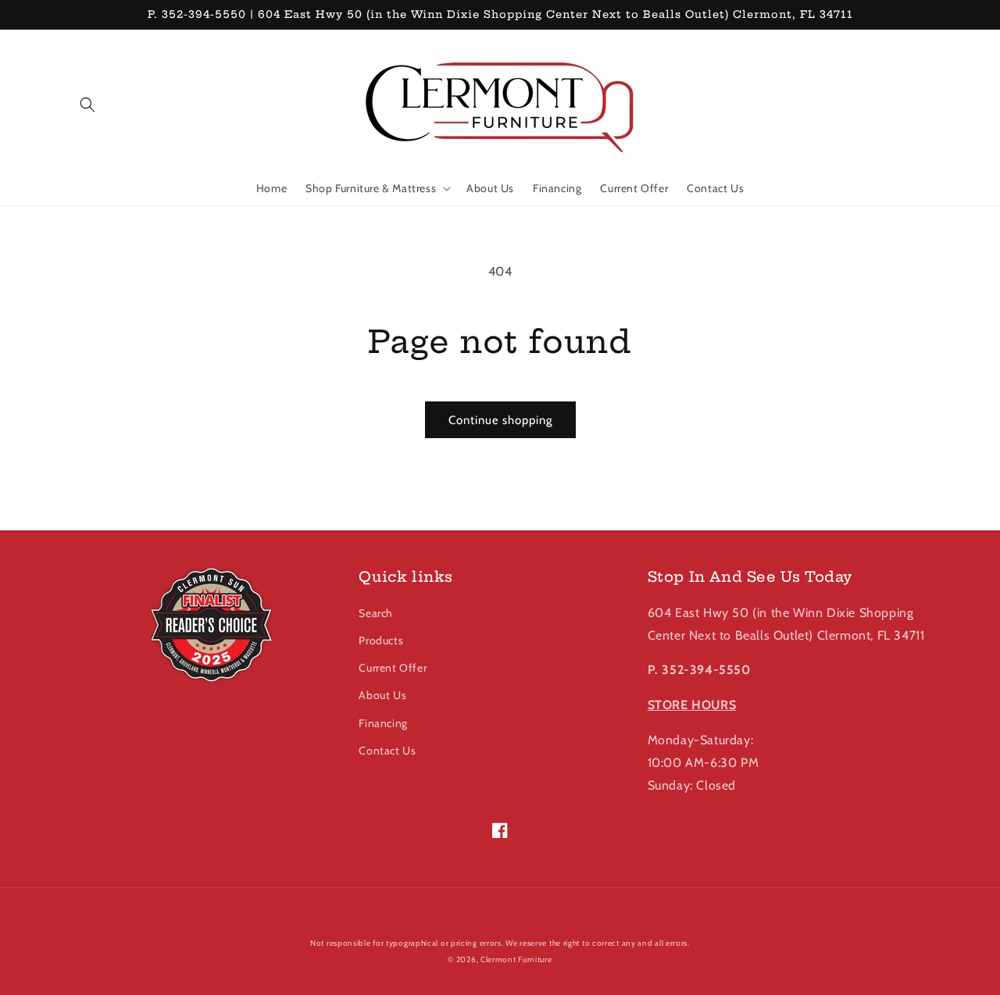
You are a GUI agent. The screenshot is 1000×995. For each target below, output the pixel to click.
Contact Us (387, 751)
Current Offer (393, 668)
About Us (382, 695)
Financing (383, 723)
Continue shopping (500, 420)
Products (381, 640)
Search (376, 613)
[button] (87, 104)
